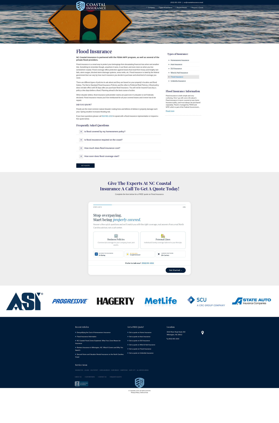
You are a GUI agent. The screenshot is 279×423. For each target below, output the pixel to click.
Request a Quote (197, 7)
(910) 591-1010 (175, 2)
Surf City (132, 370)
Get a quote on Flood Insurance (140, 349)
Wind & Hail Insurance (179, 73)
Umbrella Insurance (178, 81)
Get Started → (175, 270)
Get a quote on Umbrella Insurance (141, 353)
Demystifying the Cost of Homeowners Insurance (94, 332)
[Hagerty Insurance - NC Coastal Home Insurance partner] (115, 301)
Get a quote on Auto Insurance (139, 336)
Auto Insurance (176, 64)
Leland (86, 370)
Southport (94, 370)
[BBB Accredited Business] (81, 383)
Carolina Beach (105, 370)
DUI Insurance (176, 69)
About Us (78, 377)
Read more (170, 111)
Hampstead (124, 370)
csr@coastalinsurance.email (193, 2)
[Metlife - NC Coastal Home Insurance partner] (160, 301)
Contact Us (102, 377)
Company (151, 7)
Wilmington (79, 370)
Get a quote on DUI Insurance (139, 340)
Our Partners (90, 377)
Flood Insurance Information (183, 91)
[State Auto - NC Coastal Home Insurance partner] (251, 301)
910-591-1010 (107, 116)
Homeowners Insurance (179, 60)
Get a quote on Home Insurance (140, 332)
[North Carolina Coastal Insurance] (91, 6)
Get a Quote (85, 165)
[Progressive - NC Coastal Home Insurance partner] (70, 301)
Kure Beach (115, 370)
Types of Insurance (165, 7)
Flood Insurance (176, 77)
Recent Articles (182, 7)
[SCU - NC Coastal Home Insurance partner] (206, 301)
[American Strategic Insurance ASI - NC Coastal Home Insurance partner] (25, 301)
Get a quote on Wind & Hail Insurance (142, 345)
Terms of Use (144, 392)
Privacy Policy (135, 392)
